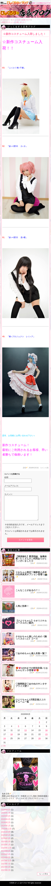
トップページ (5, 20)
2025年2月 (6, 842)
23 (46, 734)
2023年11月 (6, 860)
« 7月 (3, 746)
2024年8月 (6, 851)
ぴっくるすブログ (21, 883)
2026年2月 (6, 822)
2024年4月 (6, 857)
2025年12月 (6, 829)
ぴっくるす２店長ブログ (21, 20)
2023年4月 (6, 867)
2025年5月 (6, 835)
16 (46, 730)
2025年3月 (6, 838)
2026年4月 (6, 819)
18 (11, 734)
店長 (24, 468)
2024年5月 (6, 854)
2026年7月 (6, 813)
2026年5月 (6, 816)
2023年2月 (6, 870)
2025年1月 (6, 845)
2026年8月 (6, 810)
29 (39, 738)
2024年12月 (6, 848)
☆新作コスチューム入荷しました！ (13, 22)
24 (4, 738)
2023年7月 (6, 864)
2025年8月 (6, 832)
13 (25, 730)
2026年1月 (6, 826)
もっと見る (43, 874)
